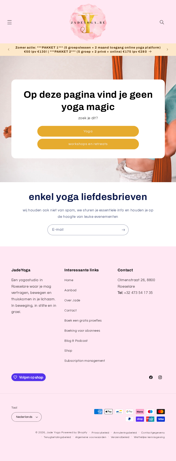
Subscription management (84, 360)
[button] (9, 22)
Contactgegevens (153, 433)
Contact (70, 310)
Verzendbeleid (120, 437)
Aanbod (70, 290)
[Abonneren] (123, 229)
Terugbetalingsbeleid (57, 437)
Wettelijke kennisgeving (149, 437)
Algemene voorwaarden (90, 437)
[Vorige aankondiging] (8, 49)
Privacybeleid (100, 433)
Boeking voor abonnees (82, 330)
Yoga (88, 131)
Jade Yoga (54, 432)
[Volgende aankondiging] (167, 49)
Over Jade (72, 300)
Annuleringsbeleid (125, 433)
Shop (68, 350)
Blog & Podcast (76, 340)
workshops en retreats (88, 144)
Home (68, 280)
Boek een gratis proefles (83, 320)
